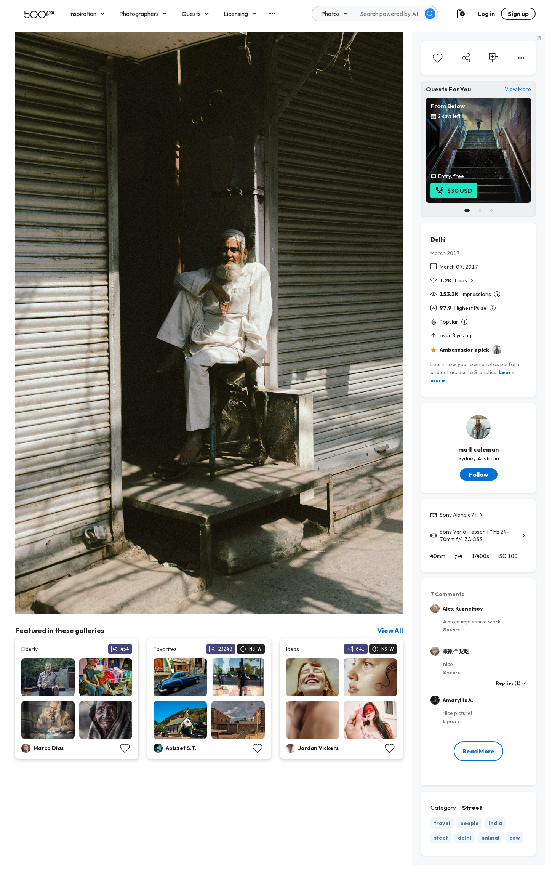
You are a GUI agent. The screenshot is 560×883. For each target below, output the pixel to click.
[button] (430, 14)
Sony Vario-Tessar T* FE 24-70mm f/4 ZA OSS (474, 535)
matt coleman (478, 449)
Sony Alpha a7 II (459, 514)
